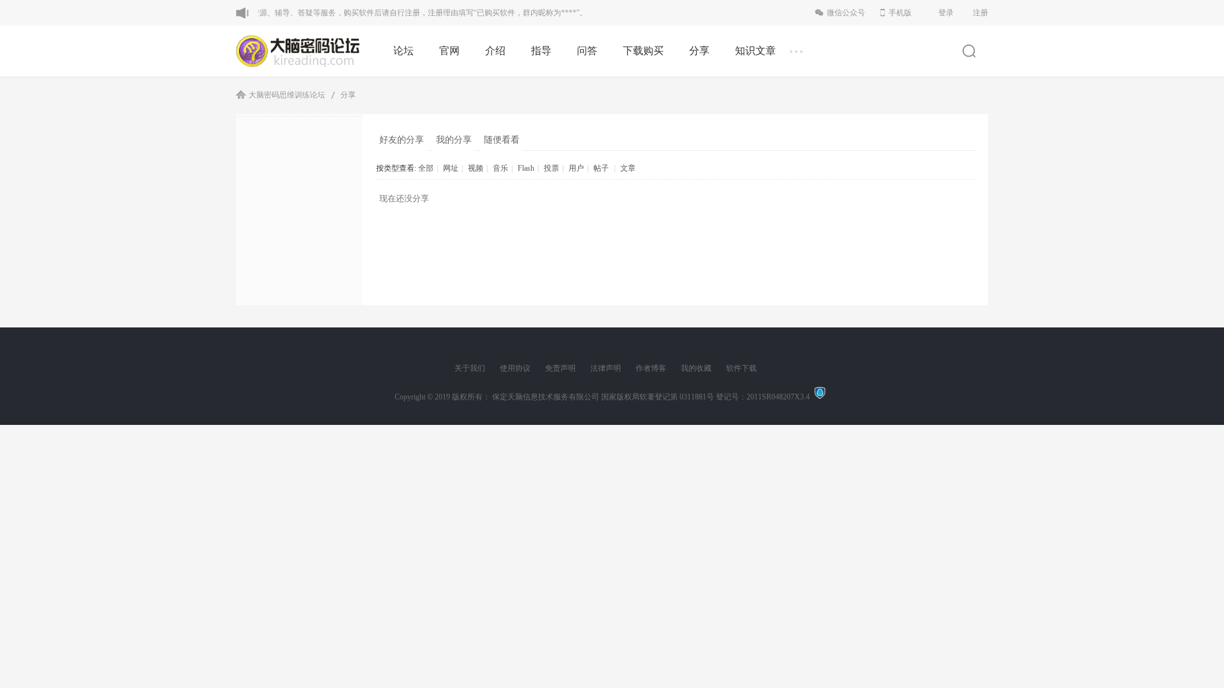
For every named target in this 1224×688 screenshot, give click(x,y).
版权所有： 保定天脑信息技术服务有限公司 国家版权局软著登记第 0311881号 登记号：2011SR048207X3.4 (632, 396)
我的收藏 (696, 368)
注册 (980, 12)
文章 (628, 168)
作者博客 (651, 368)
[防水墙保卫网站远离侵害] (819, 396)
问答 (587, 50)
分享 (699, 50)
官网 (449, 50)
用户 (576, 168)
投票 (551, 168)
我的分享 (454, 140)
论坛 (403, 50)
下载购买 (643, 50)
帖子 (601, 168)
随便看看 (502, 140)
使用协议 (515, 368)
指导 (541, 50)
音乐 (500, 168)
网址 (450, 168)
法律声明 (605, 368)
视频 (475, 168)
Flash (526, 168)
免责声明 (560, 368)
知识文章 (755, 50)
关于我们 (470, 368)
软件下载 (741, 368)
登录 (946, 12)
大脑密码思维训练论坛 (287, 94)
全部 (425, 168)
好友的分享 (401, 140)
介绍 (495, 50)
